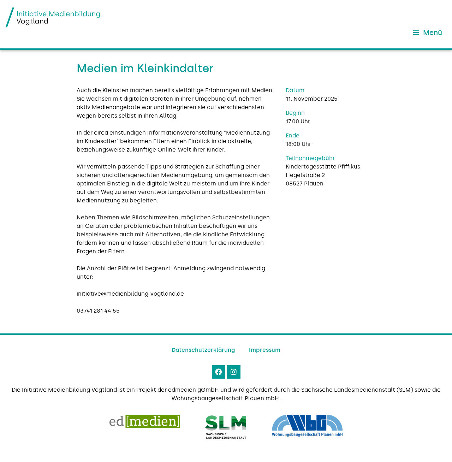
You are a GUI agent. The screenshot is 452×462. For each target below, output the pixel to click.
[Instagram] (233, 372)
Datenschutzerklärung (203, 349)
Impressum (264, 349)
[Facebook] (218, 372)
